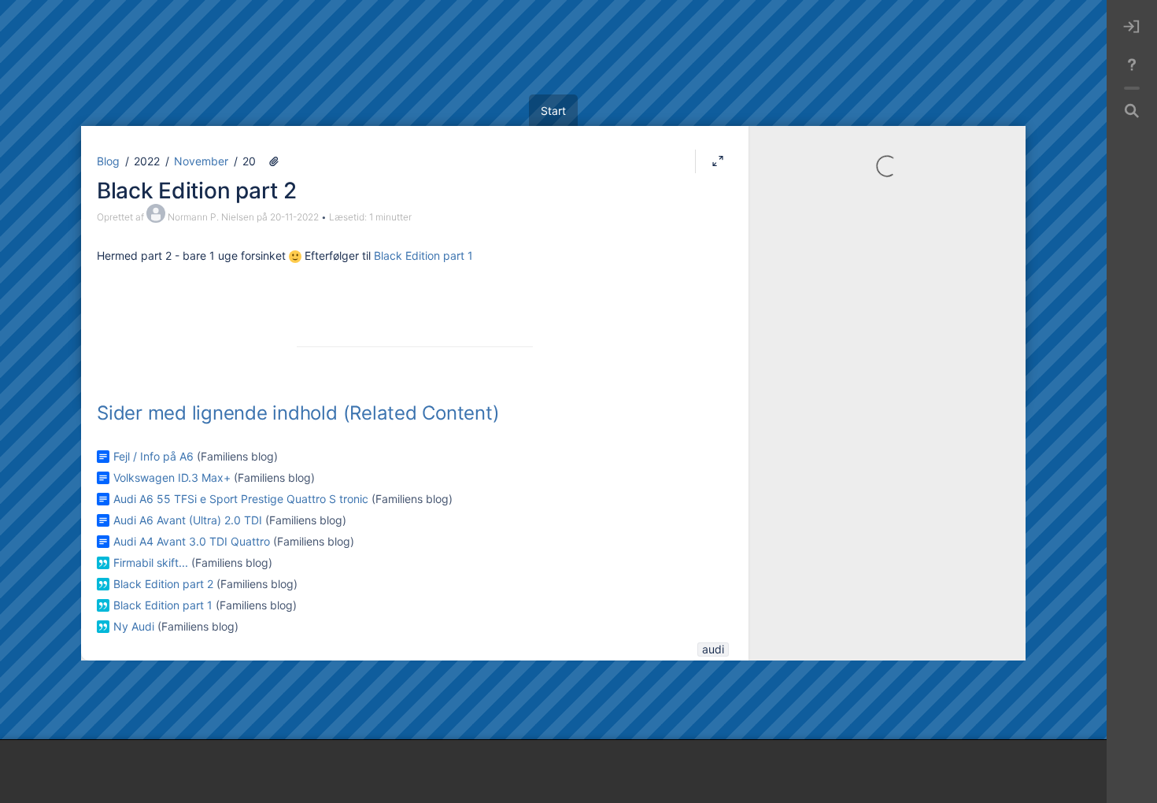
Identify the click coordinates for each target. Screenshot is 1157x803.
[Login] (1132, 27)
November (201, 161)
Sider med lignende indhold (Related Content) (298, 413)
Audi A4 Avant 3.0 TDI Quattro (191, 541)
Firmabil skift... (150, 562)
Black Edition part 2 (196, 190)
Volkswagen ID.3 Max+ (172, 477)
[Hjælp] (1132, 64)
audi (713, 649)
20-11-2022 (294, 217)
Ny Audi (133, 626)
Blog (108, 161)
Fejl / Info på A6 (153, 456)
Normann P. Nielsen (211, 217)
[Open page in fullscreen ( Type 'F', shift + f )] (718, 161)
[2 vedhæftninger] (274, 161)
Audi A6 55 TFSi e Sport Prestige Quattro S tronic (240, 498)
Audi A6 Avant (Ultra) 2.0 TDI (187, 520)
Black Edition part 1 (423, 255)
